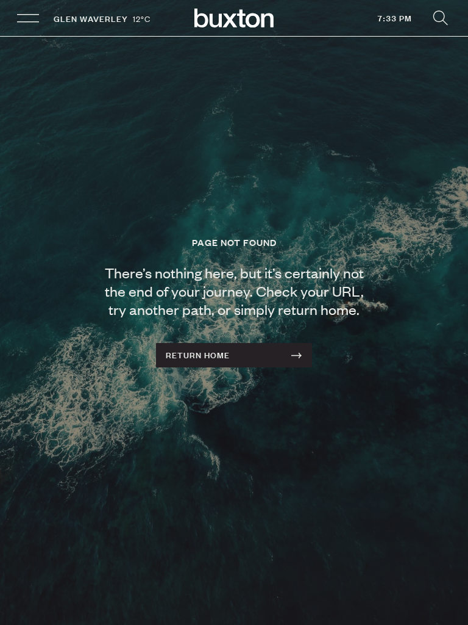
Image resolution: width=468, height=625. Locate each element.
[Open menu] (28, 18)
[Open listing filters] (440, 18)
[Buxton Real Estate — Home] (234, 18)
